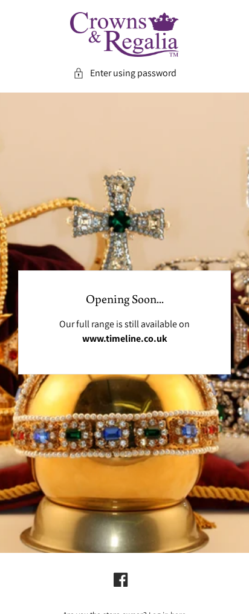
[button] (124, 73)
